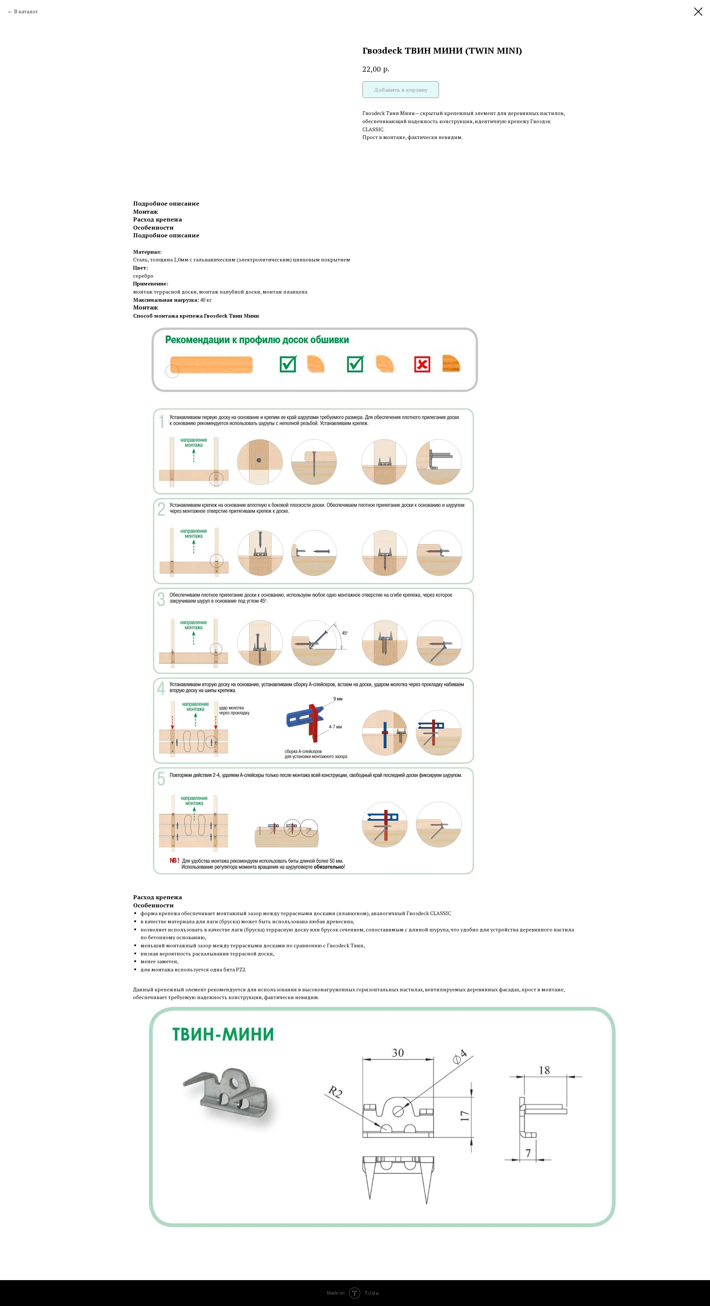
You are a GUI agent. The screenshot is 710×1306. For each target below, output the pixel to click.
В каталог (26, 11)
